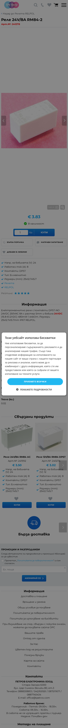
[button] (34, 389)
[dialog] (34, 364)
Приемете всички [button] (35, 381)
